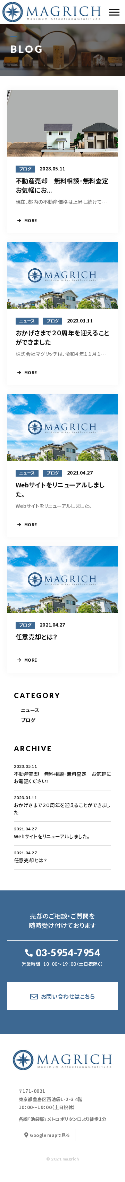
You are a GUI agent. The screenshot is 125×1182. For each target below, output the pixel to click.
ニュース (30, 709)
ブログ (28, 719)
